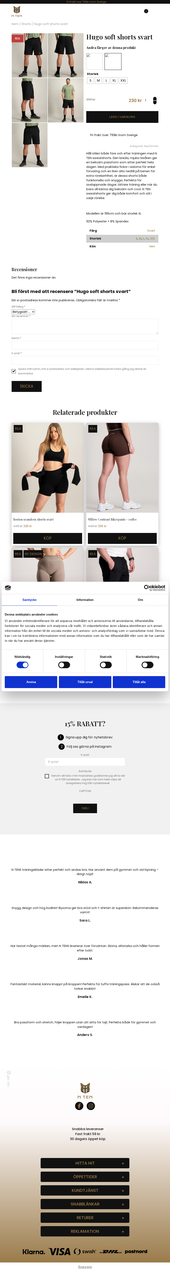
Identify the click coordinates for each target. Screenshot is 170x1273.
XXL (152, 238)
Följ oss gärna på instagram (89, 746)
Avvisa (31, 682)
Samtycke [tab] (29, 600)
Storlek (92, 74)
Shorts (26, 24)
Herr (152, 246)
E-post (17, 353)
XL (147, 238)
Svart (151, 231)
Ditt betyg (18, 306)
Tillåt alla (139, 682)
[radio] (90, 80)
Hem (15, 24)
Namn (16, 338)
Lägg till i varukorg (122, 117)
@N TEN (8, 1081)
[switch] (64, 665)
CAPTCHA (85, 791)
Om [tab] (140, 600)
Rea (146, 146)
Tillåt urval (85, 682)
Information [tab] (85, 600)
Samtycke (85, 771)
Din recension (21, 316)
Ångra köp (85, 1267)
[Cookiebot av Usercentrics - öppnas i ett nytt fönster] (147, 588)
